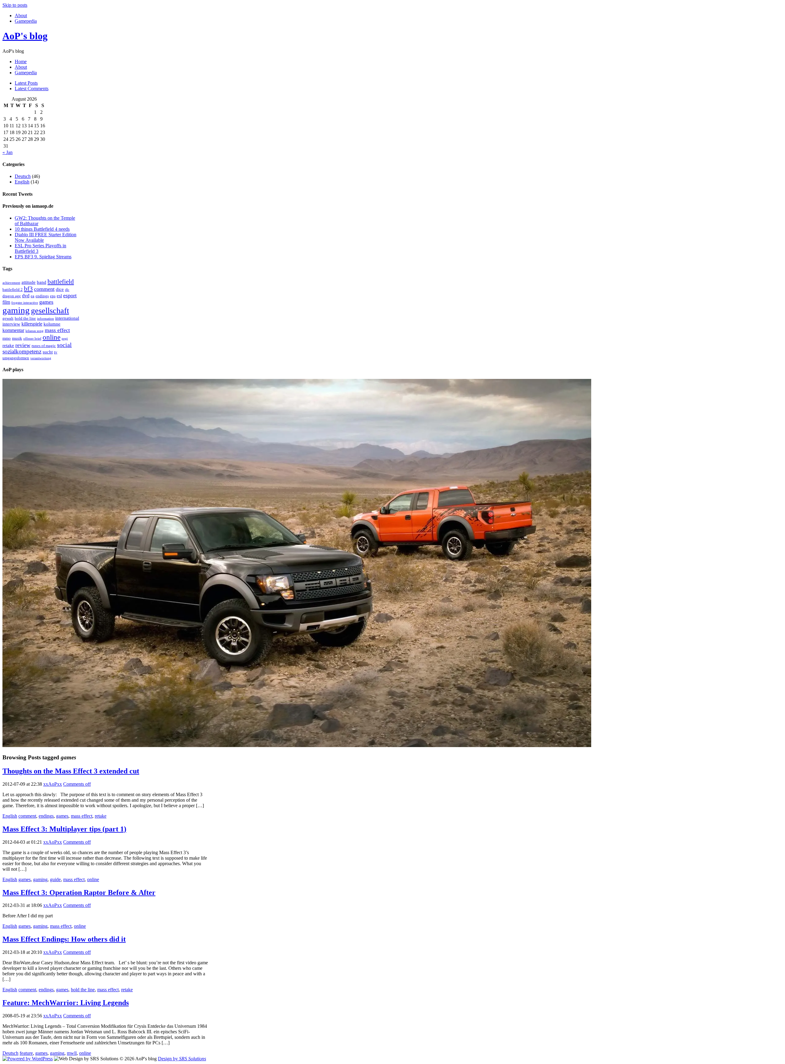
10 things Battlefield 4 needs (42, 229)
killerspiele (31, 324)
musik (17, 338)
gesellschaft (50, 310)
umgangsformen (15, 358)
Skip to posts (14, 5)
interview (11, 324)
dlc (67, 289)
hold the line (25, 318)
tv (55, 352)
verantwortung (40, 358)
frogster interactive (24, 302)
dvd (25, 296)
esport (70, 295)
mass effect (57, 330)
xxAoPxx (52, 784)
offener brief (32, 338)
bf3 (28, 288)
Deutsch (23, 176)
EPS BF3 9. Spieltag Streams (43, 256)
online (51, 337)
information (45, 318)
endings (42, 296)
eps (53, 296)
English (22, 181)
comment (44, 289)
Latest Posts (26, 83)
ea (32, 296)
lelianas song (34, 331)
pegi (65, 338)
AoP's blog (25, 35)
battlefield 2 (12, 289)
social (64, 344)
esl (59, 295)
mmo (6, 338)
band (41, 282)
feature (26, 1053)
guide (55, 879)
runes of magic (44, 345)
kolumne (52, 324)
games (46, 302)
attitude (28, 282)
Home (21, 61)
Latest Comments (31, 88)
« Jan (7, 152)
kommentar (13, 330)
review (22, 345)
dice (60, 289)
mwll (72, 1053)
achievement (11, 282)
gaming (16, 310)
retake (8, 345)
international (67, 318)
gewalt (7, 318)
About (21, 15)
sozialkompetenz (21, 352)
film (6, 302)
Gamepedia (26, 21)
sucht (48, 351)
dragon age (11, 296)
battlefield (61, 281)
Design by (182, 1058)
